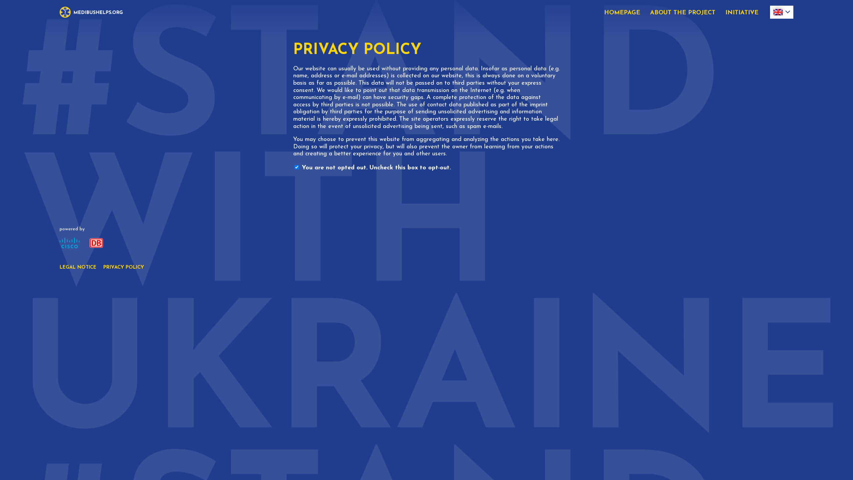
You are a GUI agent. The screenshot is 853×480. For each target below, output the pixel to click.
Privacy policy (123, 267)
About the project (682, 13)
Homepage (622, 13)
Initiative (741, 13)
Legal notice (78, 267)
